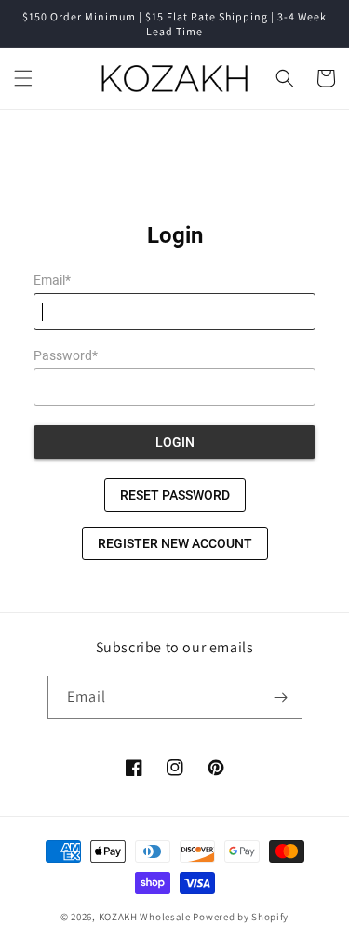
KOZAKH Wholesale (145, 916)
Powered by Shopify (241, 916)
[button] (23, 78)
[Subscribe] (281, 697)
